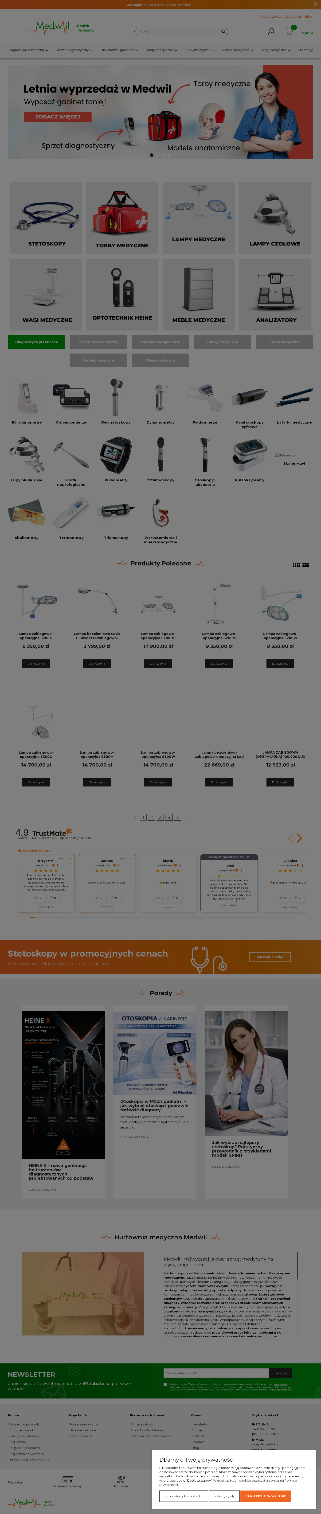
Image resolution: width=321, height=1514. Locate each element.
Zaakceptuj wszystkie (265, 1496)
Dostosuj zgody (224, 1496)
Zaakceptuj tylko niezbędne (183, 1496)
